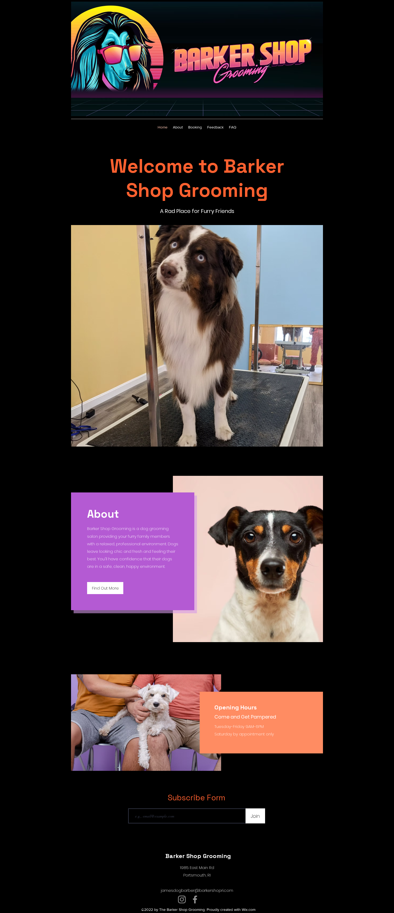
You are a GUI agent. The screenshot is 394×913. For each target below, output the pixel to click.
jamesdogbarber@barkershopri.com (197, 890)
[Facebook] (195, 899)
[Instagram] (182, 899)
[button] (197, 336)
